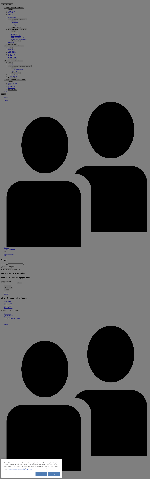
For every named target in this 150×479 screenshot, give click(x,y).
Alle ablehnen (41, 474)
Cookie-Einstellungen (11, 474)
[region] (31, 468)
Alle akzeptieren (54, 474)
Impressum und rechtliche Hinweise (23, 469)
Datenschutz (11, 469)
